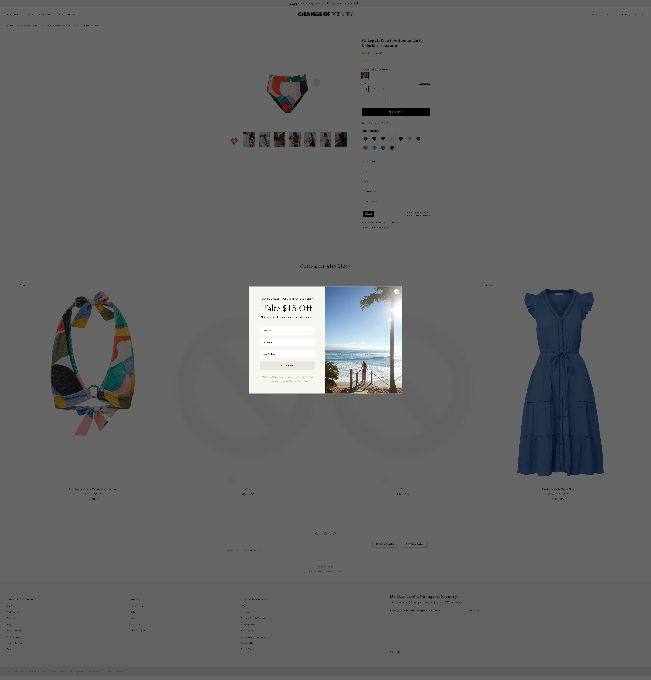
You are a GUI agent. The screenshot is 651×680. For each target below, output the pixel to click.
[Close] (396, 291)
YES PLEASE (287, 365)
